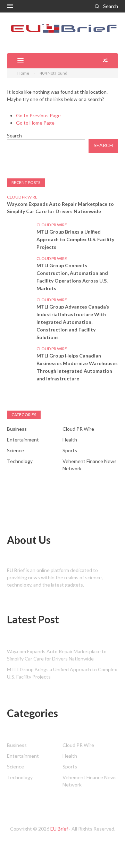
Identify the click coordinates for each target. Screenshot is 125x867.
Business (17, 429)
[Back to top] (105, 847)
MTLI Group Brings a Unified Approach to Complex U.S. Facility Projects (75, 239)
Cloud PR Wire (22, 197)
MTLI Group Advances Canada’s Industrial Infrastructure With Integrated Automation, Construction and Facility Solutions (72, 322)
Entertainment (23, 440)
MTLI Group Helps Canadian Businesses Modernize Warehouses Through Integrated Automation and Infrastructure (77, 367)
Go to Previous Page (38, 115)
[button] (10, 6)
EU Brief (59, 829)
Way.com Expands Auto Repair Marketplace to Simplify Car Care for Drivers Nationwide (60, 207)
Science (15, 450)
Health (69, 440)
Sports (69, 450)
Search (110, 6)
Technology (20, 461)
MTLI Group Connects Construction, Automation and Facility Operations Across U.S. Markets (72, 276)
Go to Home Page (35, 123)
